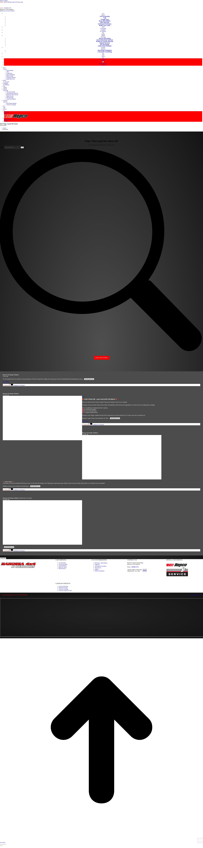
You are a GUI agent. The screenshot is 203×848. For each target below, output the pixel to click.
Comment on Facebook (19, 550)
